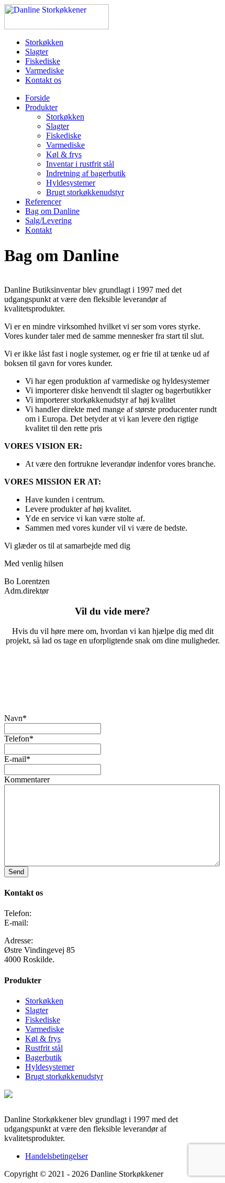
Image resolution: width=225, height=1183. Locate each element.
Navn (15, 718)
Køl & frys (64, 154)
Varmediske (44, 70)
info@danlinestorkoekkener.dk (81, 922)
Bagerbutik (43, 1057)
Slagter (36, 51)
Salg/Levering (48, 220)
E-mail (17, 759)
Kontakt (38, 229)
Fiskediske (42, 61)
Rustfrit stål (44, 1048)
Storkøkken (44, 42)
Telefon (18, 738)
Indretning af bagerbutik (86, 173)
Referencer (43, 201)
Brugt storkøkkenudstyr (85, 192)
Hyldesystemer (70, 182)
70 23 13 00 (53, 913)
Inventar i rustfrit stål (80, 163)
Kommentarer (27, 779)
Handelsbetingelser (56, 1156)
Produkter (41, 107)
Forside (37, 97)
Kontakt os (43, 80)
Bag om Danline (52, 211)
